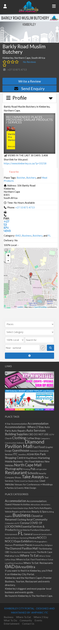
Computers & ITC (12, 523)
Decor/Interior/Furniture (28, 530)
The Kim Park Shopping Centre (23, 552)
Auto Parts (34, 508)
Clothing (19, 438)
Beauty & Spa (38, 511)
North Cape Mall (27, 465)
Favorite (14, 171)
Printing (26, 469)
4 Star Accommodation (16, 423)
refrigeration (41, 469)
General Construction (42, 534)
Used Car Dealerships (29, 481)
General (28, 534)
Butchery (31, 177)
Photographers (40, 541)
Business (27, 235)
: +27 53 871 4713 (16, 69)
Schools (33, 473)
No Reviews (29, 61)
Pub (32, 469)
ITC (15, 454)
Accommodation (38, 423)
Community (40, 519)
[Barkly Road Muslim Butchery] (30, 275)
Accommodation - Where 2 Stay (24, 427)
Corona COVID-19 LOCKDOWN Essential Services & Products (25, 526)
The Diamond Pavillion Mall (21, 548)
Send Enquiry (33, 88)
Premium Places (22, 544)
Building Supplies (16, 434)
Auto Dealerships (20, 508)
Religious (49, 545)
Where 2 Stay (41, 617)
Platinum (9, 545)
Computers (45, 438)
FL (49, 235)
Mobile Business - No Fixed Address (24, 461)
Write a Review (29, 81)
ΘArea (20, 567)
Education (45, 530)
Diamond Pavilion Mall (24, 444)
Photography (14, 469)
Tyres (16, 481)
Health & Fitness (12, 538)
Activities (25, 504)
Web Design (30, 488)
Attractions (35, 504)
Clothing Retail (25, 519)
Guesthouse (20, 450)
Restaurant (16, 472)
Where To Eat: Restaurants (38, 562)
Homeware (34, 451)
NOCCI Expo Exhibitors (19, 541)
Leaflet (20, 307)
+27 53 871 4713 (25, 207)
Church (8, 438)
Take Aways (33, 476)
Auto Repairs (18, 430)
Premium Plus (38, 545)
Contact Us (28, 623)
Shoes (18, 477)
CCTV (51, 434)
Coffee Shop (33, 438)
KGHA (30, 454)
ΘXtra (30, 567)
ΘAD (18, 235)
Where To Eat (29, 555)
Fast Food (39, 447)
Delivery (20, 443)
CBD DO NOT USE (38, 434)
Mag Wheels (31, 458)
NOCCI (41, 537)
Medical (33, 537)
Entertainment (11, 534)
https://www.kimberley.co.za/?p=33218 (25, 163)
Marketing (44, 457)
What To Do (15, 556)
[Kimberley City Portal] (29, 11)
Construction (10, 443)
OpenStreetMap (40, 307)
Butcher (21, 177)
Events (38, 620)
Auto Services (36, 430)
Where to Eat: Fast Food (28, 559)
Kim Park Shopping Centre (25, 455)
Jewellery (22, 454)
